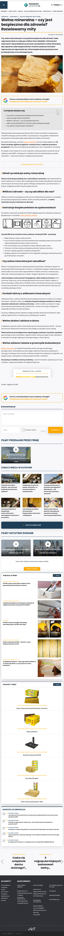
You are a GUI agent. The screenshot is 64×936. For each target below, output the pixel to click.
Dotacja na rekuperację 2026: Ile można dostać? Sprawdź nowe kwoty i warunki (33, 829)
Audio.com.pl (37, 889)
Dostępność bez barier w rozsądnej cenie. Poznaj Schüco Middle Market (31, 842)
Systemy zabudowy (57, 11)
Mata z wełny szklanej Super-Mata (32, 802)
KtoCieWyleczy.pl (54, 899)
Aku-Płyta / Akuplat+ (32, 778)
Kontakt (3, 900)
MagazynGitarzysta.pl (39, 891)
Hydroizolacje (47, 11)
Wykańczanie (5, 896)
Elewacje (20, 11)
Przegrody (4, 887)
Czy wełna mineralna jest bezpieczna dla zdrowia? (25, 115)
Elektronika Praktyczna (39, 910)
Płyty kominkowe (32, 732)
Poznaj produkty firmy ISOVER (32, 164)
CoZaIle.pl (20, 895)
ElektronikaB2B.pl (38, 906)
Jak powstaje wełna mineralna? (18, 118)
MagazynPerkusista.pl (39, 894)
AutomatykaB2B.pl (38, 908)
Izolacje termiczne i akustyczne (33, 11)
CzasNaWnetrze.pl (22, 903)
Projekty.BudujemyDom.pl (24, 893)
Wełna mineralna (7, 348)
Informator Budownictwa (21, 898)
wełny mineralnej (30, 142)
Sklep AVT (19, 933)
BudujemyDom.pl (22, 891)
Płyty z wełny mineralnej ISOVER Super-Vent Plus (32, 708)
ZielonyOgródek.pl (22, 901)
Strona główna (5, 885)
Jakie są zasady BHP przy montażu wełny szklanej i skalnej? (28, 123)
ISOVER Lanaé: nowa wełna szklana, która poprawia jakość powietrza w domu (16, 584)
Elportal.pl (36, 912)
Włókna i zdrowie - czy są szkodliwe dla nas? (22, 121)
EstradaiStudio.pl (38, 896)
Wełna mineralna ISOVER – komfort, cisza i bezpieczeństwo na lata (17, 643)
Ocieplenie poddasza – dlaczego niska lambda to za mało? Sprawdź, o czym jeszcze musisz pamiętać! (19, 663)
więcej (57, 575)
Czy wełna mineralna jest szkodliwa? (20, 126)
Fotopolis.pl (52, 891)
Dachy (3, 889)
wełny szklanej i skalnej (28, 215)
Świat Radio (36, 915)
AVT (9, 933)
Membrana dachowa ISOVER (32, 755)
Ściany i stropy (13, 11)
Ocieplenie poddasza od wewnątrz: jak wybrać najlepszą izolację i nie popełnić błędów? (18, 604)
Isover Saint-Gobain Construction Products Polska (32, 561)
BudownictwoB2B (13, 813)
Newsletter (4, 898)
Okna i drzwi (4, 892)
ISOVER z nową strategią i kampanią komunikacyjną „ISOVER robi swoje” (15, 623)
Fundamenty (4, 11)
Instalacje (4, 894)
